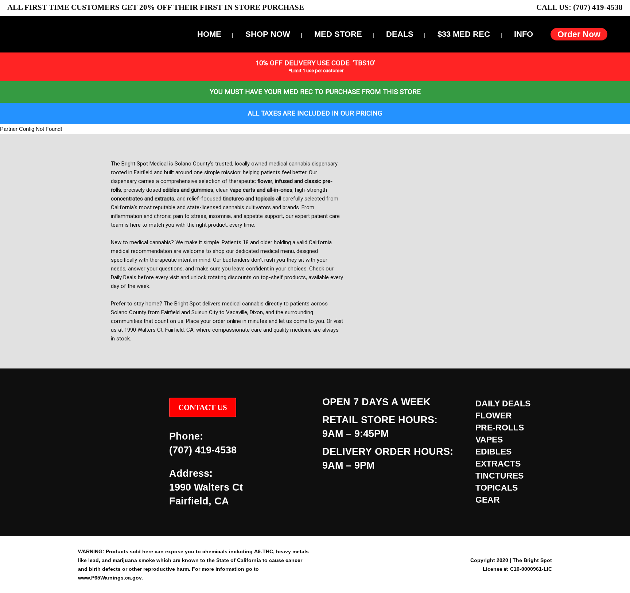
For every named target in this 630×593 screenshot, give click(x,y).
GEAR (487, 499)
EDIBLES (493, 451)
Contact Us (202, 407)
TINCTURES (499, 475)
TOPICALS (496, 487)
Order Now (578, 34)
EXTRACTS (498, 463)
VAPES (489, 439)
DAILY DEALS (502, 403)
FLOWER (493, 415)
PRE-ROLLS (499, 427)
